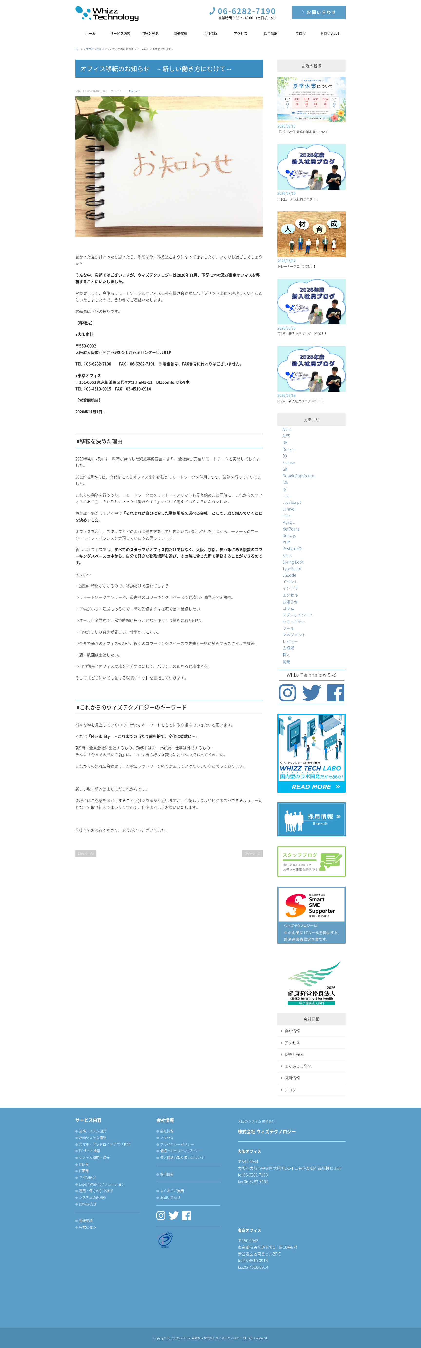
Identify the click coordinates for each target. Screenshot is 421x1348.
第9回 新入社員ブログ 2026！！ (302, 333)
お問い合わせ (321, 12)
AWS (286, 436)
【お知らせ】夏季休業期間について (302, 131)
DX (284, 456)
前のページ (86, 853)
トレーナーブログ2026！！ (296, 266)
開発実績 (180, 33)
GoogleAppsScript (298, 475)
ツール (288, 628)
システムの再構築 (92, 1197)
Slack (287, 555)
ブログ (301, 33)
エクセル (290, 595)
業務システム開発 (92, 1130)
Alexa (287, 429)
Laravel (288, 509)
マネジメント (294, 635)
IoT (285, 489)
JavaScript (291, 502)
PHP (286, 542)
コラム (288, 608)
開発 (286, 661)
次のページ (252, 853)
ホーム (90, 33)
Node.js (289, 535)
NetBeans (290, 529)
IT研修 (84, 1164)
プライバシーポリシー (177, 1144)
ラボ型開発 (87, 1177)
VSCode (289, 575)
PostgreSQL (292, 548)
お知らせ (134, 91)
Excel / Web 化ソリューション (102, 1183)
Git (284, 469)
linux (286, 515)
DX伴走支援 (88, 1203)
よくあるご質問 (298, 1066)
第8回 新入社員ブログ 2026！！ (301, 401)
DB (284, 442)
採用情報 (270, 33)
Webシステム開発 (92, 1137)
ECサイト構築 (89, 1150)
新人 (286, 654)
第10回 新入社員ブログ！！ (298, 199)
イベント (290, 581)
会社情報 (210, 33)
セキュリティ (294, 621)
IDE (285, 482)
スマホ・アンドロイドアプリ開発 (104, 1144)
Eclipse (288, 462)
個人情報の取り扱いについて (182, 1157)
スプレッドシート (298, 615)
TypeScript (292, 568)
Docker (288, 449)
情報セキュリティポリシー (180, 1150)
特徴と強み (150, 33)
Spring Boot (293, 562)
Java (286, 495)
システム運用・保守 (94, 1157)
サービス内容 (120, 33)
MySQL (288, 522)
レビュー (290, 641)
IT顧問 (84, 1170)
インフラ (290, 588)
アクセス (240, 33)
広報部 (288, 648)
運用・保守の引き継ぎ (96, 1190)
